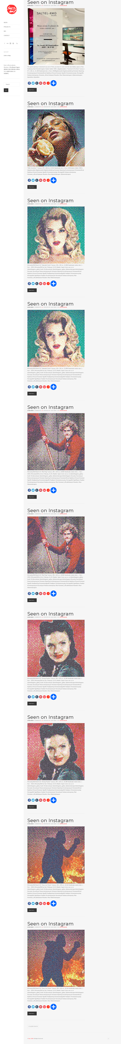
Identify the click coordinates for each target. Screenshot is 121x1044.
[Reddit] (48, 83)
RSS (17, 43)
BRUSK (13, 69)
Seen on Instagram (50, 103)
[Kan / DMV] (11, 9)
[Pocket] (44, 83)
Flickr (8, 43)
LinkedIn (10, 43)
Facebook (5, 43)
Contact (7, 35)
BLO (10, 69)
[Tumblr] (37, 83)
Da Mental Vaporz (15, 67)
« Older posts (33, 1026)
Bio (5, 31)
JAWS (8, 71)
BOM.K (6, 69)
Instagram (13, 43)
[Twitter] (33, 83)
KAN (11, 71)
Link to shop (7, 55)
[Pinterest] (41, 83)
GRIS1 (18, 69)
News (5, 22)
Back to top (108, 1038)
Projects (7, 27)
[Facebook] (29, 83)
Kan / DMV (30, 1038)
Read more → (32, 89)
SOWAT (6, 73)
